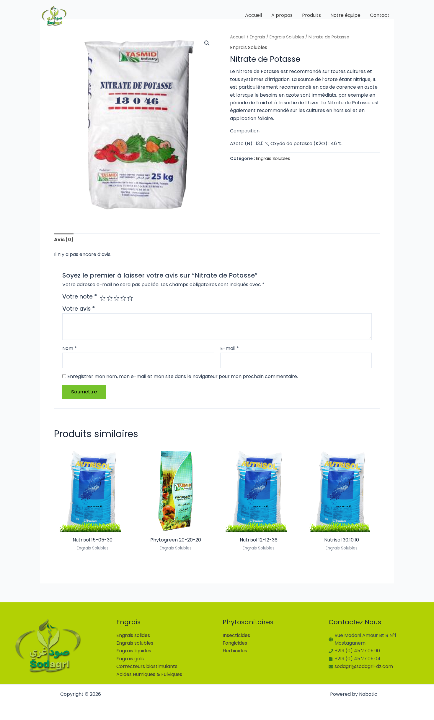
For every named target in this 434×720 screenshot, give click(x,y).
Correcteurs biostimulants (146, 666)
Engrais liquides (133, 650)
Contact (379, 15)
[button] (207, 43)
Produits (311, 15)
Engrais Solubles (287, 37)
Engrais (257, 37)
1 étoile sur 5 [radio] (102, 298)
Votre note (79, 297)
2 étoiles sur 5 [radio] (109, 298)
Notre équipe (345, 15)
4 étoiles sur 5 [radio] (123, 298)
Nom (69, 348)
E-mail (229, 348)
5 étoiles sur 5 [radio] (130, 298)
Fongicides (235, 643)
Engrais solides (133, 635)
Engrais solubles (134, 643)
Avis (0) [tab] (64, 239)
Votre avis (78, 309)
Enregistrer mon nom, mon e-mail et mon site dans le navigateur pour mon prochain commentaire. (182, 376)
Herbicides (235, 650)
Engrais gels (130, 658)
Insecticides (236, 635)
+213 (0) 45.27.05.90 (357, 650)
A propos (282, 15)
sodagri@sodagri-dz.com (364, 666)
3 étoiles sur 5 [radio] (116, 298)
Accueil (253, 15)
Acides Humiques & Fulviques (149, 674)
